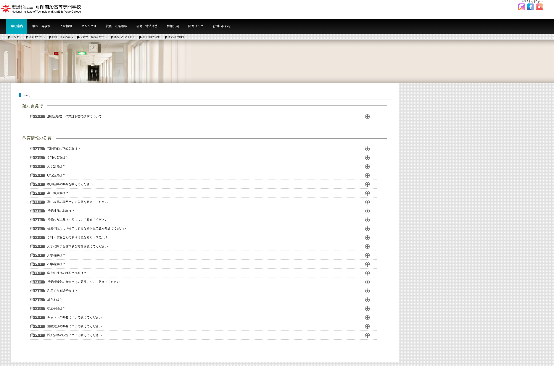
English (539, 1)
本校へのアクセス (124, 37)
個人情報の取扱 (151, 37)
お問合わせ (527, 1)
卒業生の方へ (37, 37)
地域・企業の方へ (62, 37)
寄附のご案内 (176, 37)
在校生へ (16, 37)
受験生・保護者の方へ (93, 37)
